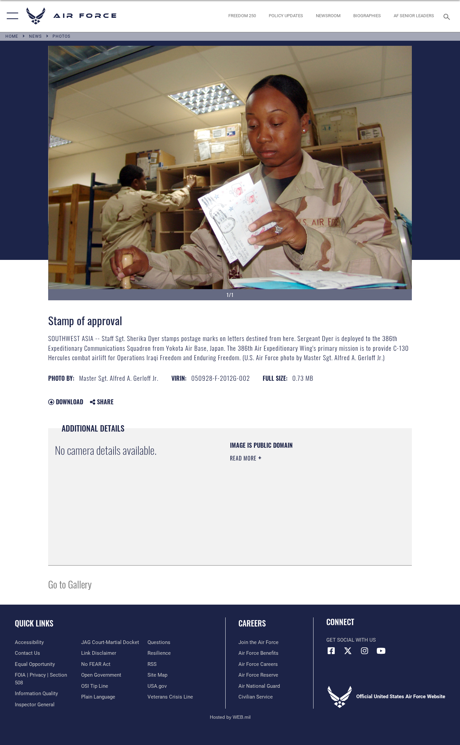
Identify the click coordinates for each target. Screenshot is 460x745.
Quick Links (34, 623)
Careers (252, 623)
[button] (11, 16)
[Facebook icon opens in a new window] (331, 651)
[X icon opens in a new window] (348, 651)
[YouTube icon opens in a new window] (381, 651)
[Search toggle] (448, 16)
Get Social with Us (351, 640)
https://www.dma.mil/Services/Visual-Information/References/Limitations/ (309, 510)
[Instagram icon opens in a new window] (364, 651)
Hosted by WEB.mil (230, 717)
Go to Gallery (70, 584)
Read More (244, 458)
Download (68, 401)
